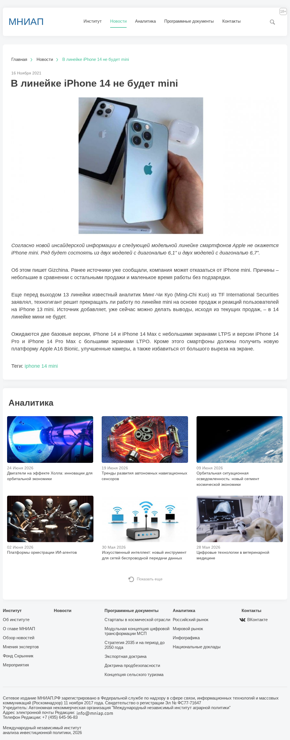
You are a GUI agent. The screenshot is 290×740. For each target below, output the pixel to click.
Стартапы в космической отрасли (137, 619)
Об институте (16, 619)
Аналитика (145, 21)
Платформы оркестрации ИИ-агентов (42, 552)
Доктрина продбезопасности (132, 665)
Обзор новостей (18, 637)
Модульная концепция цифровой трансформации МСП (137, 631)
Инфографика (186, 637)
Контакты (231, 21)
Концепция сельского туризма (134, 674)
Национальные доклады (197, 646)
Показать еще (150, 579)
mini (53, 366)
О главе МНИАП (19, 628)
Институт (93, 21)
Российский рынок (190, 619)
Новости (118, 21)
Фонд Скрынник (18, 655)
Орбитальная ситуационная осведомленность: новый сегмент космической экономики (228, 479)
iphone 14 (36, 366)
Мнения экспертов (21, 646)
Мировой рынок (188, 628)
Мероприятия (16, 664)
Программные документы (189, 21)
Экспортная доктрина (125, 656)
